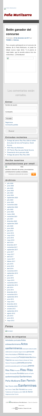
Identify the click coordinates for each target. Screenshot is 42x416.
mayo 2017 (10, 254)
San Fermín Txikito (10, 389)
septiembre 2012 (12, 311)
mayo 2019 (10, 235)
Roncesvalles (13, 373)
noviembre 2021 (12, 216)
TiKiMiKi (8, 40)
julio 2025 (10, 188)
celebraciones (9, 352)
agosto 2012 (11, 313)
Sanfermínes (27, 385)
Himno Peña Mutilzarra (11, 354)
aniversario (25, 349)
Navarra (21, 360)
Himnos (21, 354)
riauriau (7, 373)
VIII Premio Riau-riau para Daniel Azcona (20, 150)
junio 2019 (10, 233)
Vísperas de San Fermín (11, 394)
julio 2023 (10, 200)
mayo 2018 (10, 240)
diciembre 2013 (12, 292)
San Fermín (28, 380)
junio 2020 (10, 228)
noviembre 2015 (12, 271)
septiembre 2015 (12, 273)
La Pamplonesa (23, 357)
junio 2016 (10, 266)
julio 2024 (10, 193)
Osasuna (7, 363)
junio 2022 (10, 212)
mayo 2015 (10, 280)
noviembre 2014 (12, 283)
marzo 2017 (11, 259)
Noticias (16, 40)
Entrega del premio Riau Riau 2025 (18, 155)
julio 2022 (10, 209)
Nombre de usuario (11, 105)
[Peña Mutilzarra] (10, 9)
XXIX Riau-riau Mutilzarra (15, 148)
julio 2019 (10, 231)
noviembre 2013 (12, 294)
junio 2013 (10, 299)
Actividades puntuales (13, 340)
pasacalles (13, 366)
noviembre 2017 (12, 247)
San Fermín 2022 (11, 386)
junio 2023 (10, 202)
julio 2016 (10, 264)
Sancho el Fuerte (29, 373)
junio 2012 (10, 318)
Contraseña (9, 112)
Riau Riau (26, 370)
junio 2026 (10, 186)
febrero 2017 (11, 261)
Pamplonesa (13, 363)
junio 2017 (10, 252)
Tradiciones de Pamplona (12, 392)
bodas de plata (33, 349)
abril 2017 (10, 256)
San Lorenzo (28, 389)
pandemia (8, 366)
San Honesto (20, 389)
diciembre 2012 (12, 304)
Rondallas (20, 373)
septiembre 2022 (12, 207)
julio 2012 (10, 316)
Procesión (17, 370)
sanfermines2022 (12, 376)
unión (20, 392)
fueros (24, 352)
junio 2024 (10, 195)
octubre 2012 (11, 308)
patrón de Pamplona (22, 366)
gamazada (30, 351)
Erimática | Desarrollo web (24, 408)
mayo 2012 (10, 320)
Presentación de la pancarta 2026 (18, 152)
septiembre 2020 (12, 223)
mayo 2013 (10, 301)
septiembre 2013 (12, 297)
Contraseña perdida (11, 125)
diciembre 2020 (12, 221)
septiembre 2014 (12, 285)
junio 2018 (10, 238)
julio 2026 (10, 183)
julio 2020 (10, 226)
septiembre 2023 (12, 197)
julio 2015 (10, 275)
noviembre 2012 (12, 306)
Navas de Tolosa (28, 360)
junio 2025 (10, 190)
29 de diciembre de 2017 (22, 38)
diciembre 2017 (12, 245)
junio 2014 (10, 290)
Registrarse (9, 122)
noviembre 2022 (12, 204)
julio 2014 (10, 287)
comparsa (15, 352)
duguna (21, 352)
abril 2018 (10, 242)
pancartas (28, 363)
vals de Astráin (27, 392)
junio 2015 (10, 278)
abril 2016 (10, 268)
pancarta (20, 362)
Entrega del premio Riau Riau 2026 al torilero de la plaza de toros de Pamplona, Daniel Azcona (21, 142)
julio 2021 (10, 219)
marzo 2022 (11, 214)
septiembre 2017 (12, 249)
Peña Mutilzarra (23, 402)
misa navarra (15, 360)
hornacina (13, 357)
